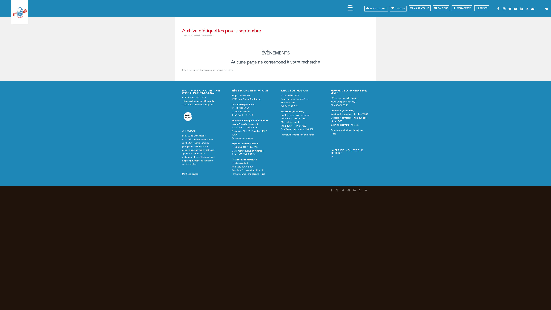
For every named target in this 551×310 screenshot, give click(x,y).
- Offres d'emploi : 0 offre (194, 97)
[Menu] (349, 8)
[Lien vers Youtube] (515, 9)
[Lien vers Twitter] (510, 9)
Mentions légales (190, 174)
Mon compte (464, 8)
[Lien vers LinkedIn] (521, 9)
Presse (483, 8)
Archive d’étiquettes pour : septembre (221, 31)
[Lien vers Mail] (533, 9)
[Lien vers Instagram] (504, 9)
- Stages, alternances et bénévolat (198, 101)
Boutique (442, 8)
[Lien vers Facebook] (498, 9)
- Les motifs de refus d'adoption (197, 104)
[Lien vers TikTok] (332, 157)
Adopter (400, 8)
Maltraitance (421, 8)
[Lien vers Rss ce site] (527, 9)
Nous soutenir (378, 8)
